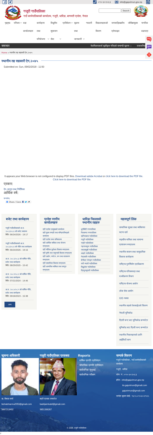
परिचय (17, 23)
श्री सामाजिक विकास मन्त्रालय (54, 263)
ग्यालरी (89, 23)
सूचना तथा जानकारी (78, 31)
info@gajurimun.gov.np (133, 380)
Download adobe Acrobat (89, 176)
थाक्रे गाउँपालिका (87, 253)
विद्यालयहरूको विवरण (102, 27)
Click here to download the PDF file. (72, 179)
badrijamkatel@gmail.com (52, 404)
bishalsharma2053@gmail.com (16, 404)
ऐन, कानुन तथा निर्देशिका (14, 189)
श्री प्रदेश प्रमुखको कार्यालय (53, 229)
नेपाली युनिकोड (126, 313)
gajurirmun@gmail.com (133, 390)
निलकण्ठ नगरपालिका (88, 232)
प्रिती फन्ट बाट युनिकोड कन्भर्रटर (133, 320)
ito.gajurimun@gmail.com (134, 385)
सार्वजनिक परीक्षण (87, 374)
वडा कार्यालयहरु (28, 27)
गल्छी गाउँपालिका (87, 243)
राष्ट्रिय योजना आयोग (128, 283)
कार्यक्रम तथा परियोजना (41, 31)
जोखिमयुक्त (133, 23)
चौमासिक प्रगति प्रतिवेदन (91, 365)
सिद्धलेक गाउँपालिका (88, 267)
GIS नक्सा (124, 298)
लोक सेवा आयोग (126, 291)
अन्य (10, 304)
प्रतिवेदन (67, 23)
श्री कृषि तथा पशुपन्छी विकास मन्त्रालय (57, 253)
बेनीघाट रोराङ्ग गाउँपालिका (91, 260)
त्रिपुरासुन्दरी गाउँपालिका (90, 270)
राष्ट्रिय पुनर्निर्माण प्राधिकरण (131, 264)
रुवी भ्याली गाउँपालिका (89, 263)
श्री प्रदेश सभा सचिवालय (52, 239)
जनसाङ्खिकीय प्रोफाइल (117, 27)
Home (4, 52)
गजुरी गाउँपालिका (87, 239)
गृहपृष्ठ (7, 23)
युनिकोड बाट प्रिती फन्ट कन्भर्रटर (133, 327)
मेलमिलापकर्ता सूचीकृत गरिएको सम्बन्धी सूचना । (107, 45)
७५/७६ (7, 198)
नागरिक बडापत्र (144, 27)
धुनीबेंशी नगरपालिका (88, 229)
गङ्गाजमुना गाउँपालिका (89, 246)
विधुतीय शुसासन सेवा (54, 31)
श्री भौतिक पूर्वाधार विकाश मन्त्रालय (56, 249)
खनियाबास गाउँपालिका (89, 236)
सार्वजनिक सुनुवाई (87, 369)
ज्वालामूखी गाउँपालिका (89, 250)
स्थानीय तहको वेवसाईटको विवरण (133, 305)
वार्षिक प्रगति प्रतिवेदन (89, 360)
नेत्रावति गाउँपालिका (88, 256)
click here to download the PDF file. (124, 176)
